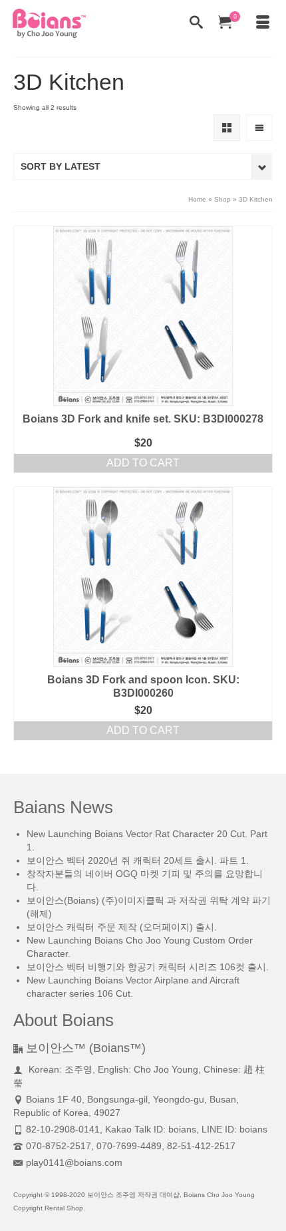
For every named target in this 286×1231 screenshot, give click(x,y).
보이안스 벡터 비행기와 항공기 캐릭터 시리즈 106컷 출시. (148, 967)
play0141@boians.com (74, 1162)
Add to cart (143, 462)
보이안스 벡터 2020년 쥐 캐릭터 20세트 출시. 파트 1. (138, 860)
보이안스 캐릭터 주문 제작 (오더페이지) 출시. (122, 927)
